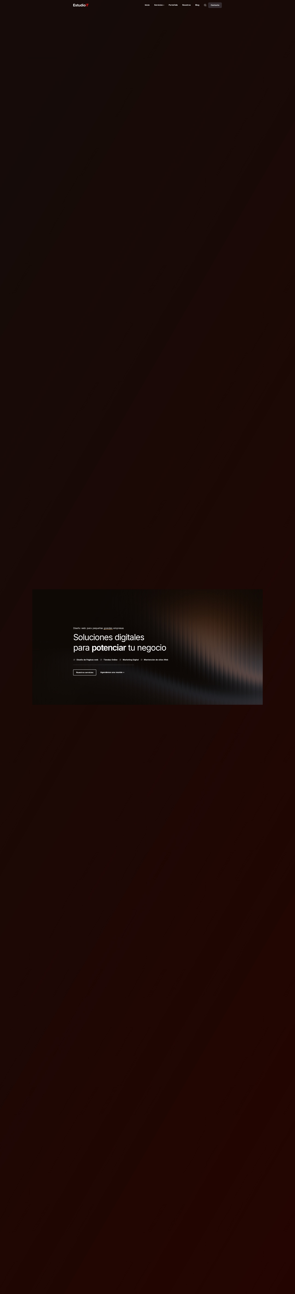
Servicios (158, 5)
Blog (197, 5)
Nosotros (186, 5)
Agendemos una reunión (111, 672)
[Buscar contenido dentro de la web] (205, 5)
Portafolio (173, 5)
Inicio (147, 5)
